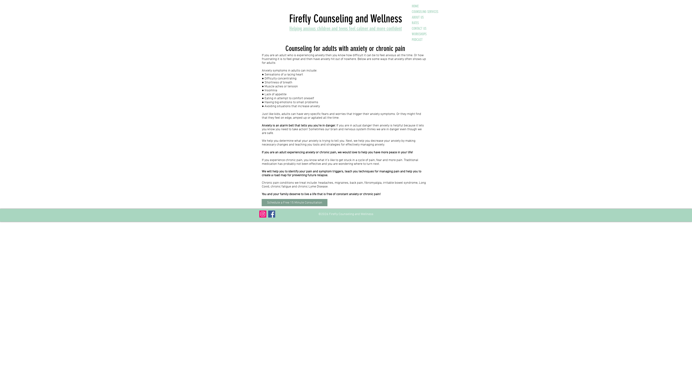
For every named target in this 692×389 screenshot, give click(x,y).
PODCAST (417, 39)
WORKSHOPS (419, 34)
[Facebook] (271, 214)
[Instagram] (262, 214)
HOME (415, 6)
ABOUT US (418, 17)
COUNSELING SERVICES (425, 12)
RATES (415, 23)
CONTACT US (419, 28)
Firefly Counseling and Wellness (345, 18)
